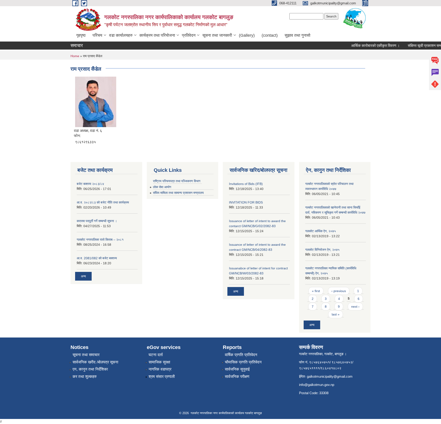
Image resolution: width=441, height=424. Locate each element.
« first (316, 291)
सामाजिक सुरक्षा (159, 362)
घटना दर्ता (156, 355)
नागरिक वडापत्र (160, 369)
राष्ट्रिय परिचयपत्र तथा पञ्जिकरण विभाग (176, 181)
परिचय (97, 35)
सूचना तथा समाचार (86, 355)
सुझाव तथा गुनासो (297, 35)
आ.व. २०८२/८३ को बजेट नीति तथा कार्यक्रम (103, 202)
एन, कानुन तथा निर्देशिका (90, 369)
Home (75, 56)
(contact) (270, 35)
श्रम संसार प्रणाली (162, 376)
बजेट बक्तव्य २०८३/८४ (90, 184)
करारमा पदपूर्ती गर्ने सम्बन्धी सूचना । (97, 221)
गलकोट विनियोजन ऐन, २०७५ (322, 249)
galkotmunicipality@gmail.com (330, 376)
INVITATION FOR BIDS (246, 202)
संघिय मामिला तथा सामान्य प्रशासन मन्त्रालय (178, 193)
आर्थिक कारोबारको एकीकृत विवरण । (371, 45)
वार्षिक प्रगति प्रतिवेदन (241, 355)
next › (355, 306)
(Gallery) (247, 35)
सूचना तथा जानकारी (217, 35)
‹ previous (338, 291)
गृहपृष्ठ (81, 35)
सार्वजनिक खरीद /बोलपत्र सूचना (95, 362)
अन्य (83, 276)
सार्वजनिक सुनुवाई (237, 369)
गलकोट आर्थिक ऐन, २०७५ (320, 231)
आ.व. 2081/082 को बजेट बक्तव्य (97, 258)
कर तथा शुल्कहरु (85, 376)
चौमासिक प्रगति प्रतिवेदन (243, 362)
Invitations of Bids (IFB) (246, 184)
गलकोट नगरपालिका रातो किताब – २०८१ (100, 239)
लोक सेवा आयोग (162, 187)
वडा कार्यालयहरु (121, 35)
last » (335, 314)
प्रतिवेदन (188, 35)
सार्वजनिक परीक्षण (237, 376)
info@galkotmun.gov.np (316, 385)
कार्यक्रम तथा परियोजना (157, 35)
